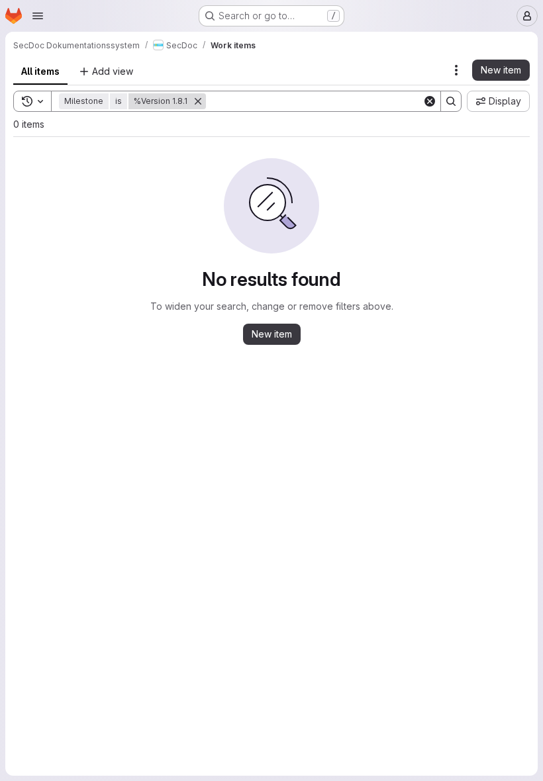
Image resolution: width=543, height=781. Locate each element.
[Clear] (430, 101)
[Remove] (198, 101)
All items (40, 71)
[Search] (451, 101)
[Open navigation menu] (37, 15)
